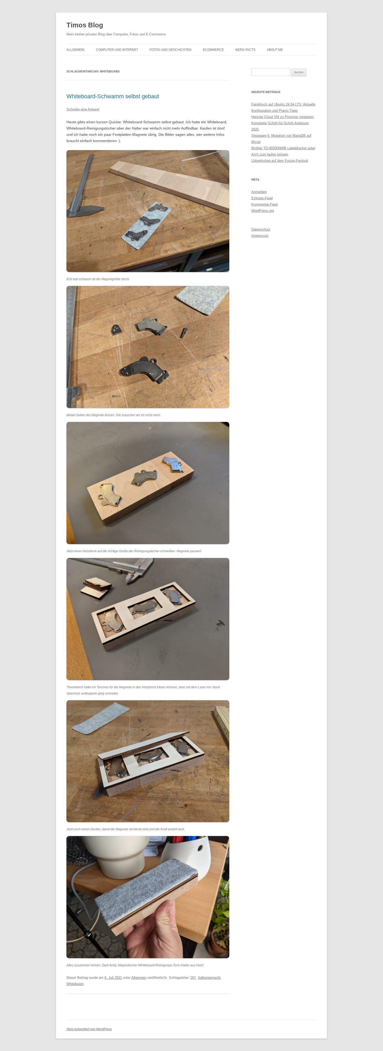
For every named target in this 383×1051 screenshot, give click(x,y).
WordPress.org (262, 211)
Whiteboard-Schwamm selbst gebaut (112, 96)
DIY (193, 978)
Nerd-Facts (245, 50)
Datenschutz (260, 229)
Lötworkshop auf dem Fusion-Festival (279, 161)
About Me (275, 50)
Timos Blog (84, 25)
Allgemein (75, 50)
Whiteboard (74, 984)
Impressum (259, 236)
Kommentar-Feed (264, 204)
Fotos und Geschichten (170, 50)
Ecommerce (213, 50)
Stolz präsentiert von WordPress (89, 1029)
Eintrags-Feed (262, 198)
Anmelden (259, 192)
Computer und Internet (117, 50)
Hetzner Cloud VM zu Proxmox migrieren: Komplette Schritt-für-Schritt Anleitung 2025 (282, 123)
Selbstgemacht (209, 978)
